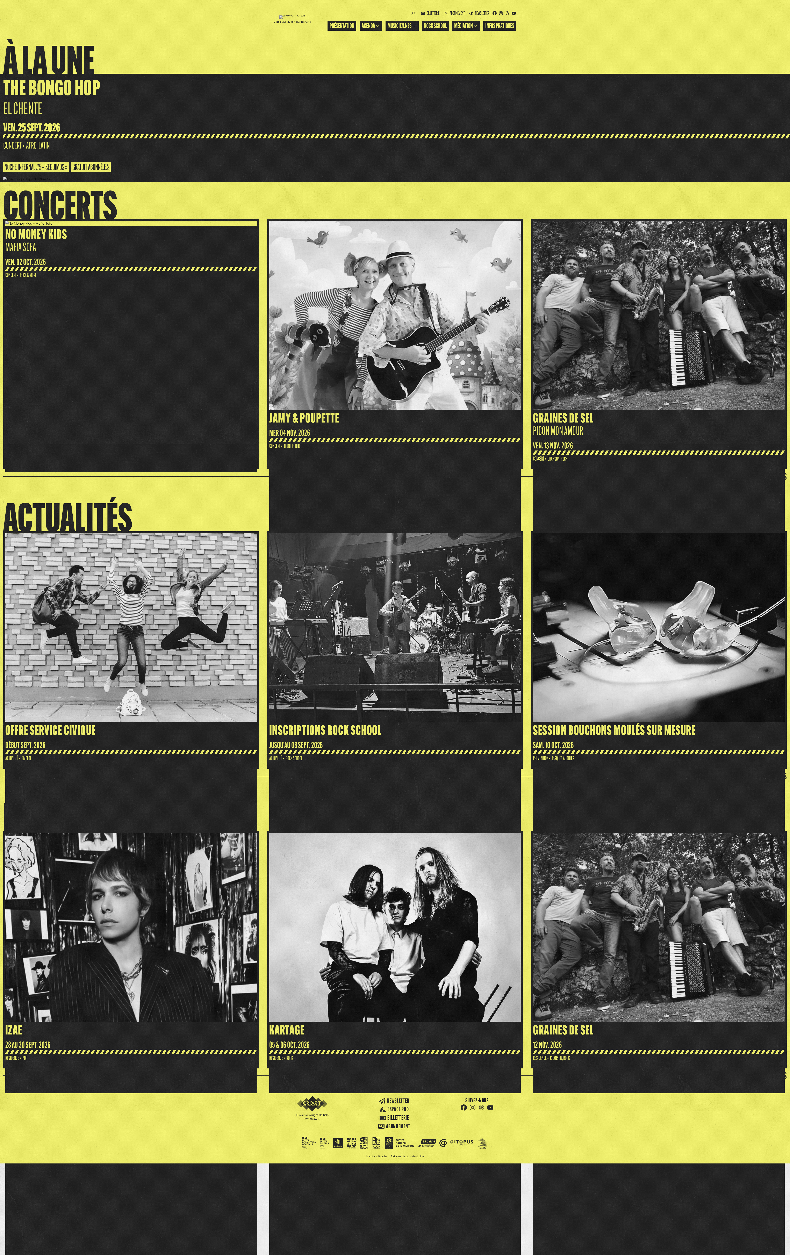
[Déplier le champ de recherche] (413, 13)
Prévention (540, 758)
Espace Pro (398, 1109)
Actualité (11, 758)
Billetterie (433, 13)
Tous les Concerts (765, 476)
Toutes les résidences (760, 1075)
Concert (12, 145)
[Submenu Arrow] (377, 26)
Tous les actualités (763, 776)
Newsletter (482, 13)
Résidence (12, 1057)
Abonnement (457, 13)
